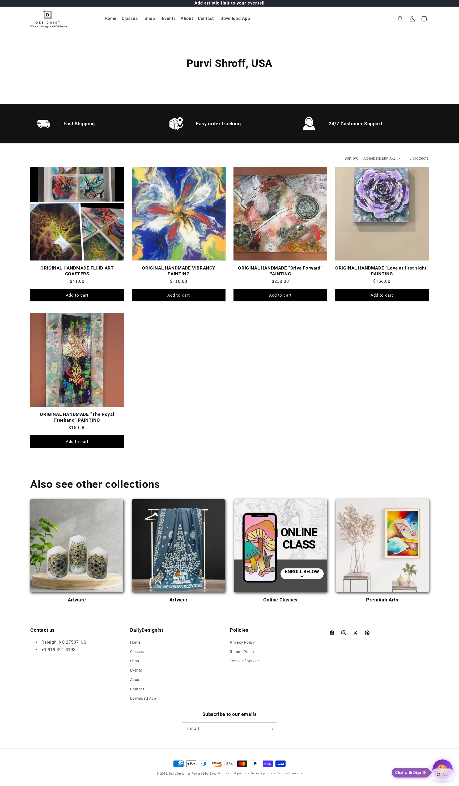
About (135, 679)
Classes (137, 652)
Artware (77, 600)
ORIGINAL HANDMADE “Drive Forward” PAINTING (280, 270)
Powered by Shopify (206, 773)
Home (135, 642)
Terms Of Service (245, 661)
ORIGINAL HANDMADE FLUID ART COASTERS (77, 270)
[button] (129, 19)
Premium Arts (382, 600)
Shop (134, 661)
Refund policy (236, 773)
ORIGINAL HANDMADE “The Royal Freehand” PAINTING (77, 417)
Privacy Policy (242, 642)
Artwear (178, 600)
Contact (137, 689)
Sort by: (351, 158)
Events (136, 670)
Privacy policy (261, 773)
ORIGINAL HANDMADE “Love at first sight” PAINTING (381, 270)
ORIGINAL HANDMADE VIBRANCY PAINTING (178, 270)
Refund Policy (242, 652)
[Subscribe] (271, 729)
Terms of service (289, 773)
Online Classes (280, 600)
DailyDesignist (179, 773)
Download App (143, 698)
